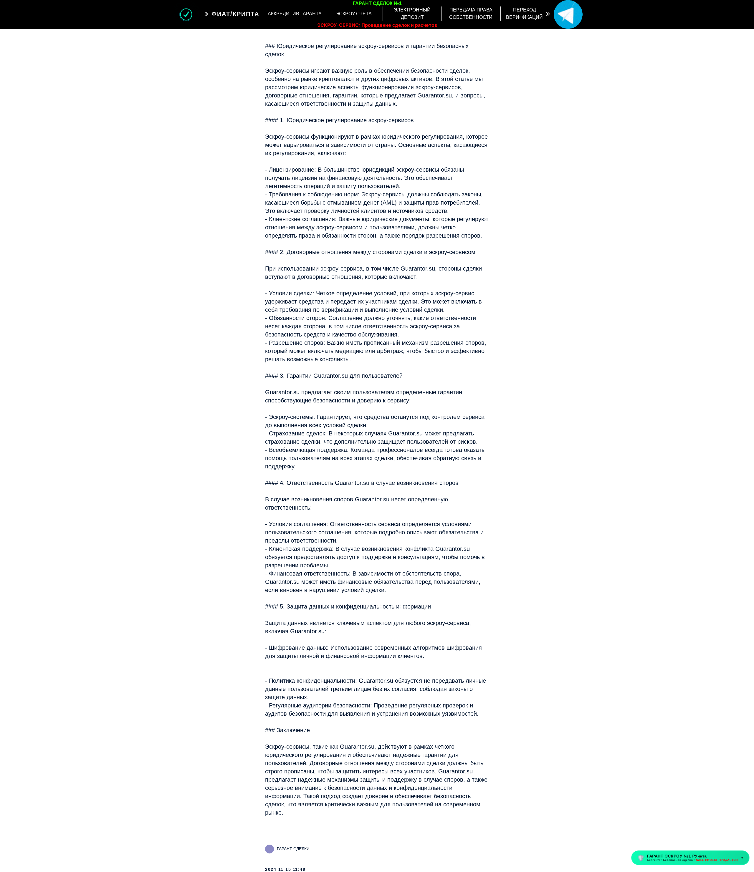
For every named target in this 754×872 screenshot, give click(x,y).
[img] (568, 14)
